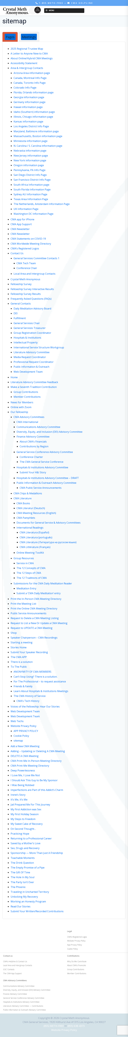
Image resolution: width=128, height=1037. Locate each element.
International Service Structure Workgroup (39, 347)
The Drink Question (22, 862)
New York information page (30, 160)
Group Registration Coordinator (32, 333)
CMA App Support (21, 224)
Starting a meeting (21, 642)
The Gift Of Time (20, 872)
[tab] (10, 37)
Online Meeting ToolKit (30, 552)
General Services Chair (27, 323)
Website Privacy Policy (23, 726)
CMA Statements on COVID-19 (28, 238)
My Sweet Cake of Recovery (27, 824)
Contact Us (17, 253)
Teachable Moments (23, 858)
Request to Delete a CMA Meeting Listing (35, 618)
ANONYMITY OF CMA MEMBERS (32, 671)
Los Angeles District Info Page (31, 126)
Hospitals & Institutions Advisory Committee (42, 467)
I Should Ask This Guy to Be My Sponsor (34, 780)
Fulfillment (20, 318)
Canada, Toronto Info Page (30, 82)
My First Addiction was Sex (26, 809)
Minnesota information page (30, 141)
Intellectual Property (26, 342)
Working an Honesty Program (28, 901)
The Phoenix (18, 887)
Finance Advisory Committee (33, 436)
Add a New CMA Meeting (25, 746)
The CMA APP (19, 657)
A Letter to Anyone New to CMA (29, 53)
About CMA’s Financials (33, 441)
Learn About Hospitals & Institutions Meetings (41, 691)
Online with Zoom (21, 407)
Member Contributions (27, 396)
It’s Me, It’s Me (19, 799)
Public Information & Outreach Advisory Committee (46, 483)
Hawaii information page (28, 107)
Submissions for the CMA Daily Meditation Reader (43, 583)
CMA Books (23, 503)
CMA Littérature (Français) (35, 547)
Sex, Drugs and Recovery (25, 848)
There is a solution (22, 662)
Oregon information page (29, 165)
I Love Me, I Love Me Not (25, 775)
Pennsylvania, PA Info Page (29, 170)
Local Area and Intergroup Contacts (34, 273)
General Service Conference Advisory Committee (45, 452)
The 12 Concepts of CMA (31, 568)
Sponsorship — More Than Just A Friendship (37, 853)
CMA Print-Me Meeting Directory (30, 765)
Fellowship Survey (21, 284)
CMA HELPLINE (81, 3)
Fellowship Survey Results (26, 294)
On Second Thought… (23, 829)
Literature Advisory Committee (31, 352)
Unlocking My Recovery (24, 896)
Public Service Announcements (28, 613)
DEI (16, 313)
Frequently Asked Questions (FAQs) (31, 298)
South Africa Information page (31, 184)
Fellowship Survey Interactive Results (32, 289)
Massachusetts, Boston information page (38, 136)
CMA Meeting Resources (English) (36, 513)
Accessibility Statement (24, 63)
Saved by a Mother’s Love (25, 843)
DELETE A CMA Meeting (25, 756)
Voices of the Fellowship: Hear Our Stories (35, 706)
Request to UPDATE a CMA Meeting (31, 628)
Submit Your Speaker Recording (29, 652)
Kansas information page (28, 121)
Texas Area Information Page (31, 199)
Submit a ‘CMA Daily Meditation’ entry (39, 593)
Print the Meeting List (23, 603)
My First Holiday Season (25, 814)
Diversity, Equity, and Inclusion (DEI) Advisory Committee (49, 431)
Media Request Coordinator (30, 357)
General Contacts (21, 303)
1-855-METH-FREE (51, 3)
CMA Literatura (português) (36, 537)
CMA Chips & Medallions (28, 493)
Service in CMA (25, 563)
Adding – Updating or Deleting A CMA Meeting (38, 751)
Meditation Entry (26, 588)
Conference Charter (31, 457)
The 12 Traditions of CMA (32, 578)
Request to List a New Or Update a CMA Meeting (39, 623)
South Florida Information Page (32, 189)
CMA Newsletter (20, 229)
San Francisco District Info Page (32, 179)
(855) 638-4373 (76, 1026)
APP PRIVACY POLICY (26, 731)
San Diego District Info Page (30, 175)
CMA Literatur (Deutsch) (31, 508)
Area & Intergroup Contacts (27, 68)
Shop (14, 632)
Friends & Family (23, 686)
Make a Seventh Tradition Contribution (34, 387)
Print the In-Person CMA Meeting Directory (36, 599)
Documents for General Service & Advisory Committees (49, 522)
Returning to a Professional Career (31, 838)
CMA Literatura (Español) (34, 532)
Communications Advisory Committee (38, 427)
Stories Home (19, 647)
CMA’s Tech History (28, 701)
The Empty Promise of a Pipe (27, 867)
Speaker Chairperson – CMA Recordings (34, 637)
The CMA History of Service (30, 696)
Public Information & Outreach (31, 366)
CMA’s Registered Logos (25, 248)
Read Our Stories (20, 906)
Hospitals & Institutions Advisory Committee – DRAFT (48, 478)
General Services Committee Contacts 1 (36, 258)
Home (14, 377)
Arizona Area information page (32, 73)
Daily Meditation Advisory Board (32, 308)
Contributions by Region (34, 446)
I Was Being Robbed (22, 785)
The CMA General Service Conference (41, 461)
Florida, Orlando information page (34, 92)
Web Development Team (28, 371)
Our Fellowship (19, 412)
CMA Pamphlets (26, 518)
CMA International (27, 422)
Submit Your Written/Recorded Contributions (37, 911)
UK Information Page (26, 209)
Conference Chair (27, 268)
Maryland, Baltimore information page (36, 131)
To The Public (19, 666)
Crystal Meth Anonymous (25, 279)
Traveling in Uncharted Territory (30, 892)
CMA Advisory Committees (29, 417)
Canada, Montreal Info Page (30, 78)
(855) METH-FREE (54, 1026)
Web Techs (17, 721)
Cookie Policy (21, 735)
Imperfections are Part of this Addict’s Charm (37, 790)
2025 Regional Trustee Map (27, 48)
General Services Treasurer (30, 328)
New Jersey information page (31, 155)
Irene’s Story (18, 794)
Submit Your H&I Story (33, 472)
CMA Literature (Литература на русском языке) (48, 542)
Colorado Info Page (25, 87)
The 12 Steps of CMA (29, 573)
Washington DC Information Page (33, 213)
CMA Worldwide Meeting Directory (31, 243)
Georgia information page (29, 97)
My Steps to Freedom (23, 819)
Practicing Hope (20, 833)
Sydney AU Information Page (30, 194)
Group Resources (24, 558)
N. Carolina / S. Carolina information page (38, 145)
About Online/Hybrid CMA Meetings (32, 58)
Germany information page (29, 102)
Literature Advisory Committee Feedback (34, 382)
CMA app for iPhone (22, 219)
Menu (51, 10)
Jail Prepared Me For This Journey (30, 804)
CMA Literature (23, 498)
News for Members (22, 402)
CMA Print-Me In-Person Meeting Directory (36, 761)
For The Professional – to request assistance (40, 681)
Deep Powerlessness (23, 770)
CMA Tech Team (26, 263)
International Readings (30, 527)
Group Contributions (26, 392)
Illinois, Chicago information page (33, 116)
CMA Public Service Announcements (41, 487)
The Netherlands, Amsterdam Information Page (42, 204)
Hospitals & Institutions (27, 337)
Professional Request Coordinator (34, 362)
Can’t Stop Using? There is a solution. (35, 676)
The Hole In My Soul (22, 877)
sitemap (18, 740)
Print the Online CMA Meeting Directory (34, 608)
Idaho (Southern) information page (34, 112)
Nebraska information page (30, 150)
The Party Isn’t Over (22, 882)
